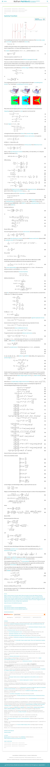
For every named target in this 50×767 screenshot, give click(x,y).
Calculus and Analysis (7, 8)
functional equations (23, 271)
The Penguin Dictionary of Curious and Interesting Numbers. (19, 718)
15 (16, 153)
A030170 (34, 201)
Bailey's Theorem (7, 595)
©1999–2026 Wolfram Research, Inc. (30, 757)
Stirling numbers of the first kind (19, 558)
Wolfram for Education (16, 759)
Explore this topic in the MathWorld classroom (13, 603)
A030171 (24, 203)
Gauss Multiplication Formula (29, 596)
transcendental (25, 561)
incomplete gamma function (22, 84)
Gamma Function (7, 732)
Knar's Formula (11, 598)
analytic (7, 50)
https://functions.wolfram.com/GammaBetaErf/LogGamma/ (15, 609)
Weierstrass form (38, 144)
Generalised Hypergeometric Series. (15, 631)
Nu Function (26, 599)
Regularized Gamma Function (10, 601)
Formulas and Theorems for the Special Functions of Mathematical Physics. (31, 695)
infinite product (28, 144)
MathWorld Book (34, 755)
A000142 (13, 340)
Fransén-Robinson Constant (17, 596)
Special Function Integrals (23, 10)
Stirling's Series (19, 601)
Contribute (29, 755)
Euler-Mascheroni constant (16, 151)
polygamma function (31, 189)
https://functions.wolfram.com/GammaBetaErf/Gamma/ (15, 607)
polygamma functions (18, 191)
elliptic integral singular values (24, 375)
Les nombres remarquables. (15, 693)
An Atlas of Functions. (22, 711)
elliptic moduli (37, 375)
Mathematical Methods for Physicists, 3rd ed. (37, 627)
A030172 (13, 204)
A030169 (33, 199)
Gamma (34, 59)
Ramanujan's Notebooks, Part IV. (15, 633)
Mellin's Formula (14, 599)
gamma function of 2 (26, 617)
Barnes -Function (14, 595)
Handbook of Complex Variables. (32, 690)
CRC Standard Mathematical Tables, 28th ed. (17, 635)
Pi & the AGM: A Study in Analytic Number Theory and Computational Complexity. (30, 640)
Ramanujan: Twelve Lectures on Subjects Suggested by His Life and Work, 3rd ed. (24, 676)
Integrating (6, 111)
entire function (26, 231)
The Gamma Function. (11, 630)
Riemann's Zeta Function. (14, 656)
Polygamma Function (41, 599)
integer (9, 124)
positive (23, 193)
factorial (38, 40)
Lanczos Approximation (26, 598)
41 (7, 292)
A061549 (14, 557)
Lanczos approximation (11, 267)
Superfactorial (25, 601)
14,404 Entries (11, 757)
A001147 (21, 356)
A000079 (27, 356)
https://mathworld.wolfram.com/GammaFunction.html (15, 738)
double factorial (13, 347)
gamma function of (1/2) (37, 617)
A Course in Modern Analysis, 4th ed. (23, 724)
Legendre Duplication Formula (37, 598)
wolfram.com (9, 759)
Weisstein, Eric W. (7, 736)
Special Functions (15, 8)
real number (8, 41)
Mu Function (20, 599)
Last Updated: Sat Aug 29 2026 (19, 757)
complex (43, 40)
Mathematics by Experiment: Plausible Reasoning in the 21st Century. (27, 637)
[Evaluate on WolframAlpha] (44, 614)
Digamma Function (8, 596)
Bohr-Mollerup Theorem (37, 595)
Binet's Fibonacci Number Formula (25, 595)
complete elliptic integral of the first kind (20, 381)
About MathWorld (15, 755)
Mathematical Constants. (27, 661)
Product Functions (22, 11)
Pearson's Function (32, 599)
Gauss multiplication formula (21, 328)
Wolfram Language (27, 59)
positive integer (30, 133)
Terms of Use (39, 757)
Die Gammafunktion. (33, 698)
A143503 (8, 557)
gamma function (18, 617)
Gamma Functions (22, 8)
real (21, 111)
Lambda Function (17, 598)
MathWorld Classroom (22, 755)
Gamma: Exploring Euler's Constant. (26, 680)
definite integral (25, 67)
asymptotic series (9, 240)
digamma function (16, 189)
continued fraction (10, 201)
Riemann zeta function (29, 136)
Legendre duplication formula (37, 317)
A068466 (8, 570)
